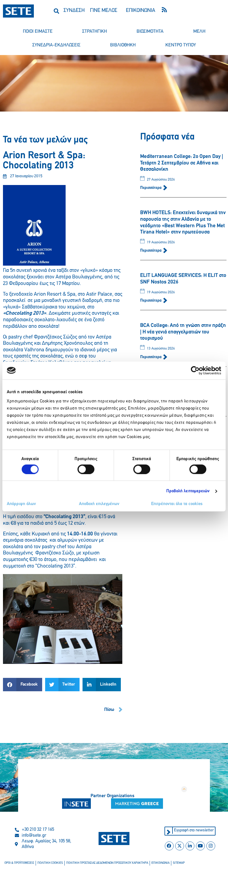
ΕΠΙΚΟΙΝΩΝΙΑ (140, 10)
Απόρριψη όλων (21, 504)
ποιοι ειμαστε (38, 31)
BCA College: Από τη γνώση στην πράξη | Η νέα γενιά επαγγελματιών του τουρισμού (183, 332)
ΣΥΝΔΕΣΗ (74, 10)
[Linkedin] (190, 845)
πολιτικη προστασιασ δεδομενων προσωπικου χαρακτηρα (107, 863)
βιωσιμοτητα (150, 31)
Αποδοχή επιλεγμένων (99, 504)
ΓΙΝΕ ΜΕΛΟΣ (103, 10)
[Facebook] (169, 845)
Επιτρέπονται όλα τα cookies (176, 504)
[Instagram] (210, 845)
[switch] (85, 469)
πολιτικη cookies (50, 863)
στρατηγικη (94, 31)
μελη (199, 31)
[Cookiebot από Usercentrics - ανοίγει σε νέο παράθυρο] (195, 370)
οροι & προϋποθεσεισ (19, 863)
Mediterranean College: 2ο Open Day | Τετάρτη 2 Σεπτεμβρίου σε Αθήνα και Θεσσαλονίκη (181, 163)
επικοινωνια (160, 863)
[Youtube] (200, 845)
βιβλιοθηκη (123, 45)
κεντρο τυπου (180, 45)
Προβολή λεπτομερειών (188, 491)
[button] (56, 11)
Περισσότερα (151, 188)
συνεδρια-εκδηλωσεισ (56, 45)
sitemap (179, 863)
